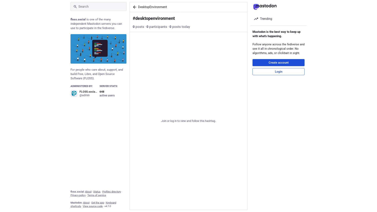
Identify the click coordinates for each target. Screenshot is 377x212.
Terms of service (96, 195)
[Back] (134, 7)
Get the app (97, 202)
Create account (279, 62)
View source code (93, 206)
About (88, 191)
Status (97, 191)
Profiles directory (111, 191)
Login (278, 71)
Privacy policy (78, 195)
